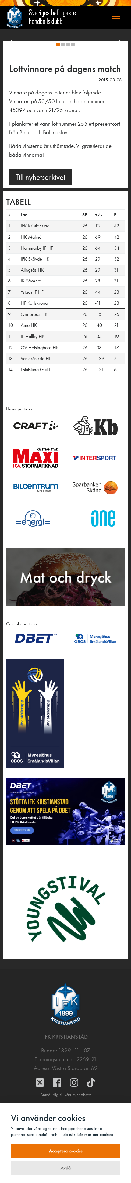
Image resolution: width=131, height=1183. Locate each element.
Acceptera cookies (65, 1151)
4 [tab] (74, 46)
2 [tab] (64, 46)
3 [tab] (69, 46)
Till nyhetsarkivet (41, 177)
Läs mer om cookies (95, 1134)
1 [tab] (59, 46)
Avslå (66, 1168)
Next (122, 45)
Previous (9, 45)
